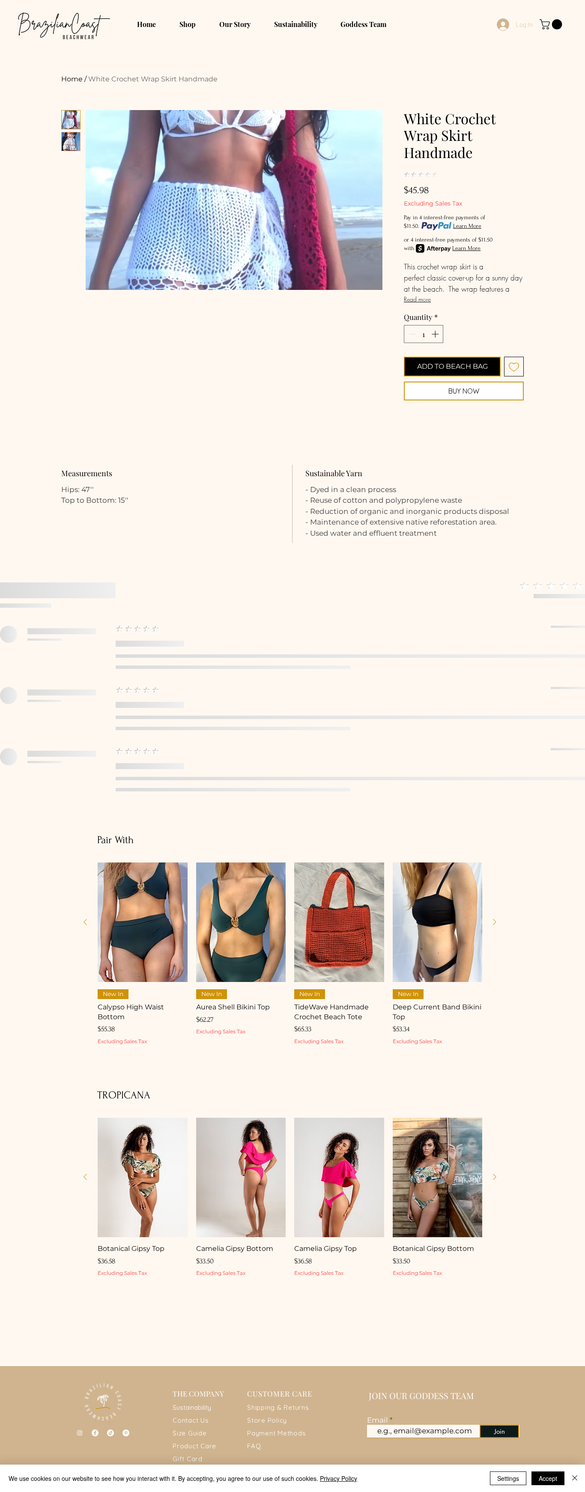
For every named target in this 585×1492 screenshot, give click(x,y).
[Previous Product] (85, 922)
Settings (508, 1478)
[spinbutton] (424, 334)
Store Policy (267, 1420)
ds (302, 1433)
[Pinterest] (125, 1432)
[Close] (575, 1478)
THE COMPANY (198, 1393)
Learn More (467, 226)
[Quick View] (143, 922)
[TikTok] (110, 1432)
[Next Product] (494, 922)
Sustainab (187, 1407)
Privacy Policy (338, 1478)
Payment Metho (272, 1433)
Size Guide (190, 1433)
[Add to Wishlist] (514, 366)
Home (72, 79)
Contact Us (191, 1420)
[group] (290, 969)
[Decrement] (411, 334)
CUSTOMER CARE (279, 1393)
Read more (417, 299)
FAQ (254, 1446)
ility (206, 1407)
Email (378, 1420)
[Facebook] (95, 1432)
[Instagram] (79, 1432)
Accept (548, 1478)
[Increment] (436, 334)
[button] (552, 24)
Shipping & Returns (278, 1407)
